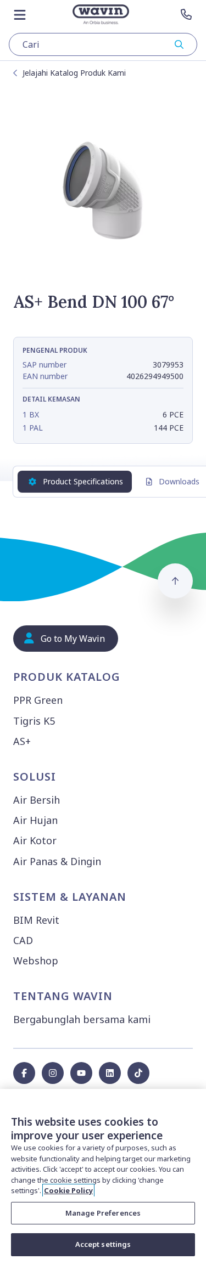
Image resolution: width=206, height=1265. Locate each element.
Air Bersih (36, 799)
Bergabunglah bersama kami (82, 1019)
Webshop (35, 960)
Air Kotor (35, 840)
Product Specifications (83, 481)
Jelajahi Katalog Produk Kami (74, 72)
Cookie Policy (68, 1190)
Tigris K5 (34, 720)
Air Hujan (35, 820)
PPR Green (38, 700)
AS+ (22, 741)
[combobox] (103, 44)
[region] (103, 1177)
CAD (23, 940)
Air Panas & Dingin (57, 861)
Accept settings (103, 1244)
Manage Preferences (103, 1213)
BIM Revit (36, 920)
